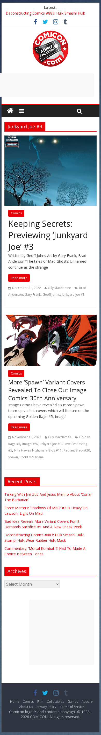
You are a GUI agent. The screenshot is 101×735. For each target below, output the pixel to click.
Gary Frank (33, 294)
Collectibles (55, 701)
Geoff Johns (51, 294)
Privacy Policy (46, 707)
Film (40, 701)
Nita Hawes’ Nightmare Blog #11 (38, 450)
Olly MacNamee (59, 288)
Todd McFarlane (32, 457)
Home (14, 701)
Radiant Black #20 (77, 450)
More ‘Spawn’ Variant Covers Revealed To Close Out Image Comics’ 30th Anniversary (47, 390)
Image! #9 (29, 444)
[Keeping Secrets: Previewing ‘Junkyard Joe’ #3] (50, 138)
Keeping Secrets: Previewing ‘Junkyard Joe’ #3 (48, 235)
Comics (16, 213)
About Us (26, 707)
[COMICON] (50, 32)
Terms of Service (72, 707)
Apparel (87, 701)
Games (73, 701)
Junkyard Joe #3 (73, 294)
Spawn (13, 457)
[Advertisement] (61, 632)
